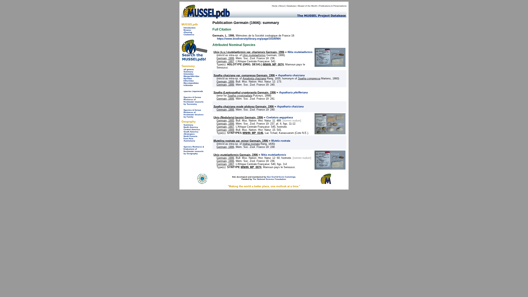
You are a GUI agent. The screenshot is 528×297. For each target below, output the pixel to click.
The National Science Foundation (269, 179)
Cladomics (189, 34)
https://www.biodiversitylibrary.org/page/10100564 (248, 38)
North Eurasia (190, 136)
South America (191, 132)
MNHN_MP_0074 (273, 64)
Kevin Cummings (287, 177)
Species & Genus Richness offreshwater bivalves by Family (194, 113)
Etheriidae (189, 81)
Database (291, 6)
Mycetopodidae (191, 83)
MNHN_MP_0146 (253, 132)
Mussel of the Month (307, 6)
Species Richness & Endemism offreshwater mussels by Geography (194, 150)
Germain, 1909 (225, 129)
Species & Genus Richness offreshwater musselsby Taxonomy (194, 100)
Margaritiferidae (191, 76)
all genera (189, 69)
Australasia (189, 141)
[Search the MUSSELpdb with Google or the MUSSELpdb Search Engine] (194, 60)
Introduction (190, 28)
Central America (192, 129)
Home (274, 6)
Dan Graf (271, 177)
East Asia (188, 138)
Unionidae (189, 74)
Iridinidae (188, 85)
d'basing (188, 32)
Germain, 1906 (248, 52)
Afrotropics (189, 134)
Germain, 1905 (225, 120)
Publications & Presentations (332, 6)
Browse (187, 30)
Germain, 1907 (225, 61)
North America (191, 127)
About (282, 6)
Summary (188, 72)
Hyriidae (188, 78)
